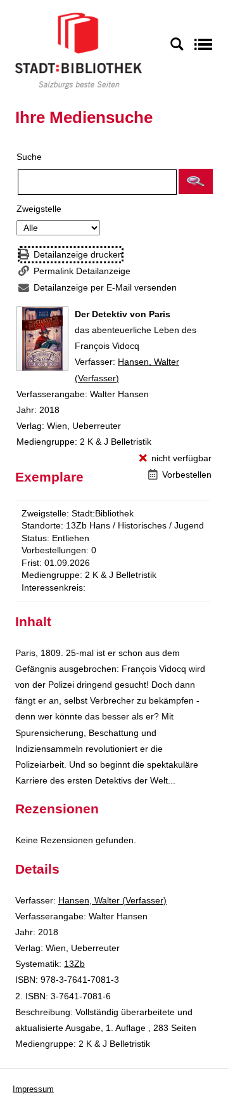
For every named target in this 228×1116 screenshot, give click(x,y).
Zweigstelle (38, 209)
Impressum (33, 1089)
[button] (196, 181)
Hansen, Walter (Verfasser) (112, 900)
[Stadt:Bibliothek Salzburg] (78, 50)
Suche (29, 157)
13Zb (74, 964)
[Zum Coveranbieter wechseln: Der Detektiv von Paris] (42, 338)
